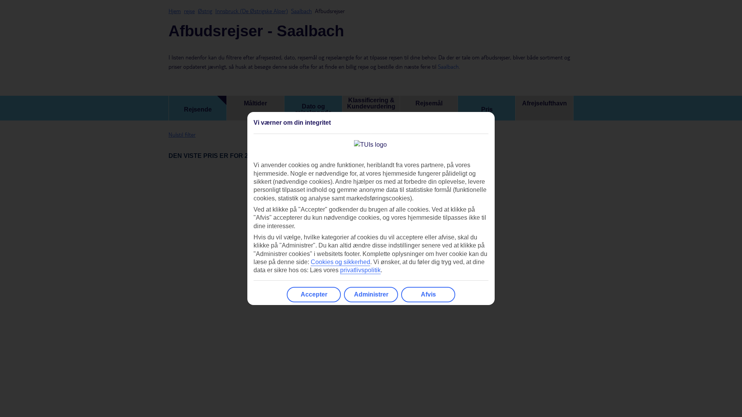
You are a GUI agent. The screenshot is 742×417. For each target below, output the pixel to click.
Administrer (371, 294)
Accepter (314, 294)
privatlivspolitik (360, 270)
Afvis (428, 294)
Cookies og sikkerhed (340, 262)
